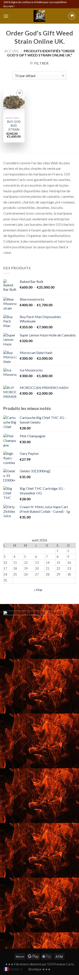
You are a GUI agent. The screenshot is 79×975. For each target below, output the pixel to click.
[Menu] (6, 16)
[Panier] (71, 15)
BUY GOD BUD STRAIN (14, 125)
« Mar (38, 590)
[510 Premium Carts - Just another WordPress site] (39, 16)
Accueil (11, 51)
